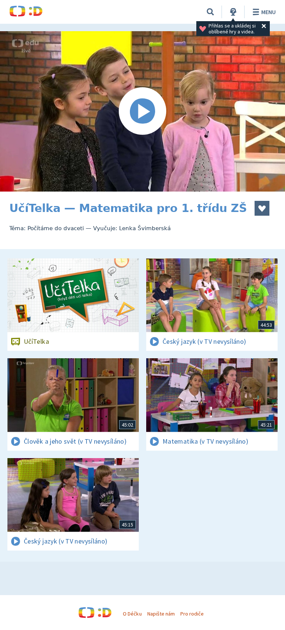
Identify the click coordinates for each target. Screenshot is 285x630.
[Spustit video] (142, 111)
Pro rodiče (192, 613)
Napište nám (161, 613)
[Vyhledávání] (210, 12)
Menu (268, 12)
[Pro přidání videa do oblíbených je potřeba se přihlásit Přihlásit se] (262, 208)
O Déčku (132, 613)
